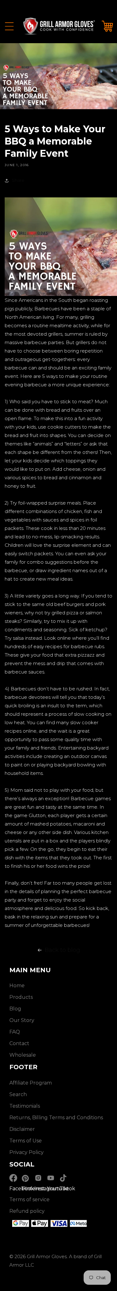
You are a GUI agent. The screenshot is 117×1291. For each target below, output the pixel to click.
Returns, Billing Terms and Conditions (56, 1118)
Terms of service (29, 1199)
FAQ (14, 1032)
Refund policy (27, 1211)
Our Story (21, 1020)
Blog (15, 1009)
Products (21, 997)
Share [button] (18, 180)
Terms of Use (25, 1141)
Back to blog (62, 950)
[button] (9, 26)
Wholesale (22, 1055)
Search (18, 1094)
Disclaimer (22, 1129)
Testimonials (24, 1106)
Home (17, 986)
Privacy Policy (26, 1152)
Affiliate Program (30, 1083)
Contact (19, 1043)
